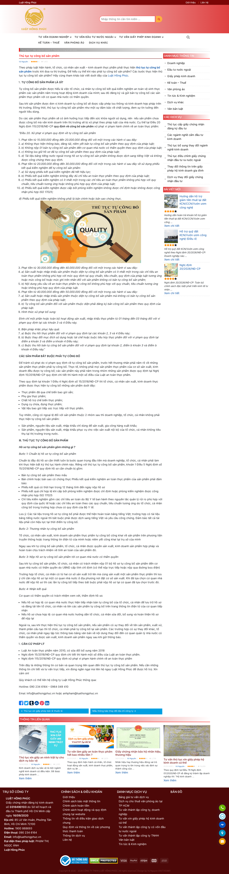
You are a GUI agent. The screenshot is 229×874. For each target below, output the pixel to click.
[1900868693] (222, 808)
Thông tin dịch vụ (74, 835)
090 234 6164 (28, 832)
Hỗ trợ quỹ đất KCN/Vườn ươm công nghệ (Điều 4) (193, 235)
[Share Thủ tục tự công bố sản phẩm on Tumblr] (31, 704)
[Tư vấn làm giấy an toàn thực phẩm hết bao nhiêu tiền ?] (90, 736)
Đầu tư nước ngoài (179, 69)
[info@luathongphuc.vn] (222, 841)
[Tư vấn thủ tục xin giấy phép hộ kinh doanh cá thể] (187, 740)
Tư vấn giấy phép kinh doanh (140, 36)
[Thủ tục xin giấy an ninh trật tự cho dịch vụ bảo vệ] (42, 739)
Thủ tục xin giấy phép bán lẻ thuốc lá (43, 711)
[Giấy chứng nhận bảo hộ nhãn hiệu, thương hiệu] (138, 736)
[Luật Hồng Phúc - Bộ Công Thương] (74, 860)
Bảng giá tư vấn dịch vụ (134, 797)
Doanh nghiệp (176, 63)
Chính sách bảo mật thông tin (81, 801)
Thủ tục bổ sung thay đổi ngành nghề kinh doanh (187, 147)
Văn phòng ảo (74, 42)
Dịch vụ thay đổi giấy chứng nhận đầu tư (185, 179)
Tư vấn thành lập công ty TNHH (139, 835)
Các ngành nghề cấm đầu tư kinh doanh (185, 137)
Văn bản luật (175, 108)
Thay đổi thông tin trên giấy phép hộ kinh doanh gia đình (185, 168)
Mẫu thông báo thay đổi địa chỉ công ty (112, 711)
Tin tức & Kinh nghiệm (181, 95)
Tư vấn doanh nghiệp (53, 36)
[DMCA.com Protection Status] (103, 860)
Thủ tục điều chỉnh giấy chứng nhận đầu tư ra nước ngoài (186, 158)
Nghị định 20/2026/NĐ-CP (190, 266)
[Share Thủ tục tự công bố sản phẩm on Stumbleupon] (37, 704)
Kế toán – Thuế (49, 42)
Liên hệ (204, 2)
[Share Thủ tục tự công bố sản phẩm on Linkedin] (47, 704)
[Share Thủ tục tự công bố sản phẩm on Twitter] (26, 704)
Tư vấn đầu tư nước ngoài (94, 36)
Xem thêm (25, 778)
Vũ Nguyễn (23, 62)
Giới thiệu (191, 2)
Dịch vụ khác (98, 42)
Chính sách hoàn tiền (76, 805)
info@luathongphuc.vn (27, 837)
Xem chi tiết (171, 225)
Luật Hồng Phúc (118, 75)
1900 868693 (23, 828)
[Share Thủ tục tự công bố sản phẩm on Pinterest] (42, 704)
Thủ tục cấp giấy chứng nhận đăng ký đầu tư (185, 126)
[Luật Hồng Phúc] (34, 19)
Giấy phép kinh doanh (181, 76)
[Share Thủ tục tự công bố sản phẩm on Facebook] (21, 704)
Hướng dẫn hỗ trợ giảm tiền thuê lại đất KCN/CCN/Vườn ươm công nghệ (193, 202)
